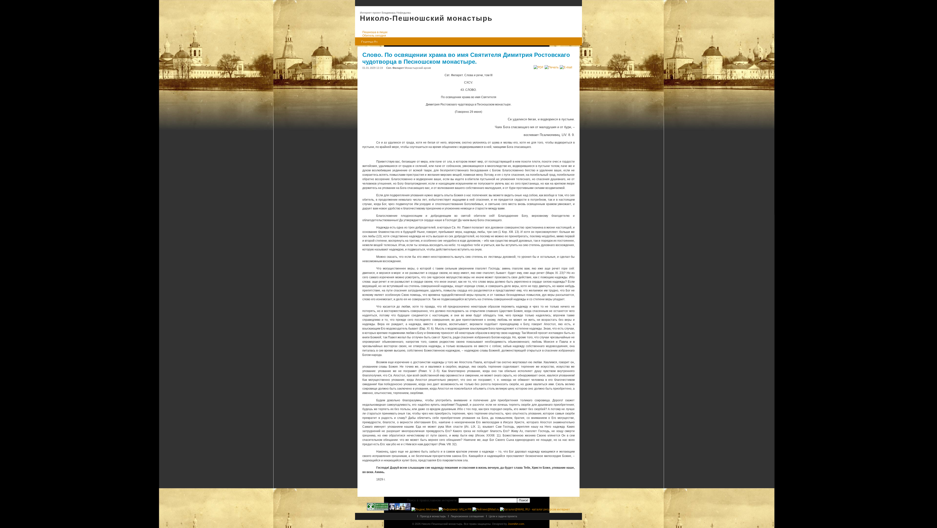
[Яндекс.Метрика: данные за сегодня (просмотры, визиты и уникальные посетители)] (424, 509)
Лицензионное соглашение (467, 516)
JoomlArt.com (516, 523)
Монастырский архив (418, 67)
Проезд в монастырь (433, 516)
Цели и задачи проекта (503, 516)
